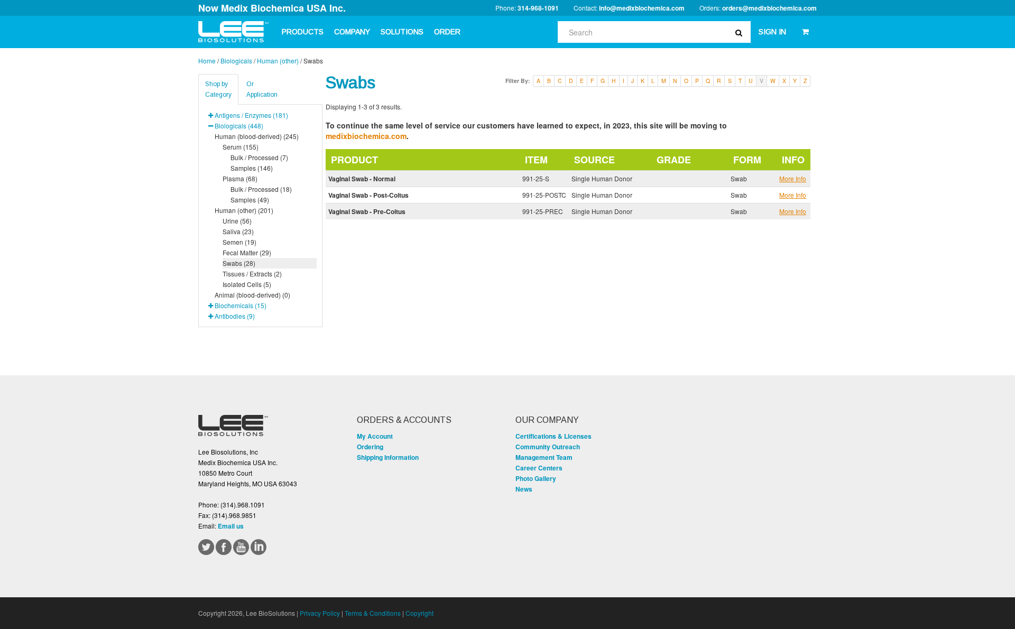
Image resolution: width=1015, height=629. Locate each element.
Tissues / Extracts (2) (252, 273)
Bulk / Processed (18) (261, 188)
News (523, 489)
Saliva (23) (238, 231)
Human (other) (278, 60)
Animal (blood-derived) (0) (252, 294)
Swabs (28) (239, 262)
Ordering (370, 446)
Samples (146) (251, 167)
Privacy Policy (320, 612)
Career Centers (538, 468)
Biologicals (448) (239, 125)
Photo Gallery (535, 478)
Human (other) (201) (244, 210)
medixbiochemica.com (366, 136)
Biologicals (236, 60)
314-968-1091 (538, 8)
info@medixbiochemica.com (642, 8)
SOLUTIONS (402, 31)
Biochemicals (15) (240, 305)
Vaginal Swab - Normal (361, 178)
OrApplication (262, 89)
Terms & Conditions (373, 612)
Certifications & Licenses (553, 436)
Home (207, 60)
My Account (375, 436)
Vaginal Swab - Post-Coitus (368, 195)
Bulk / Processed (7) (259, 157)
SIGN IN (772, 31)
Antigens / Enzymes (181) (251, 114)
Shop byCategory (218, 89)
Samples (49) (249, 199)
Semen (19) (239, 241)
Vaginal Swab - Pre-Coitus (366, 211)
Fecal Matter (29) (247, 252)
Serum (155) (241, 146)
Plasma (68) (240, 178)
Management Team (544, 457)
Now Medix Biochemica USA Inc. (272, 8)
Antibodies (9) (235, 315)
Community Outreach (547, 446)
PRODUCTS (303, 31)
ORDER (447, 31)
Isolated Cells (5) (247, 284)
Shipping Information (388, 457)
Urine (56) (237, 220)
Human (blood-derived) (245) (257, 136)
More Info (792, 178)
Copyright (419, 612)
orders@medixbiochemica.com (769, 8)
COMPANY (352, 31)
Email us (231, 526)
